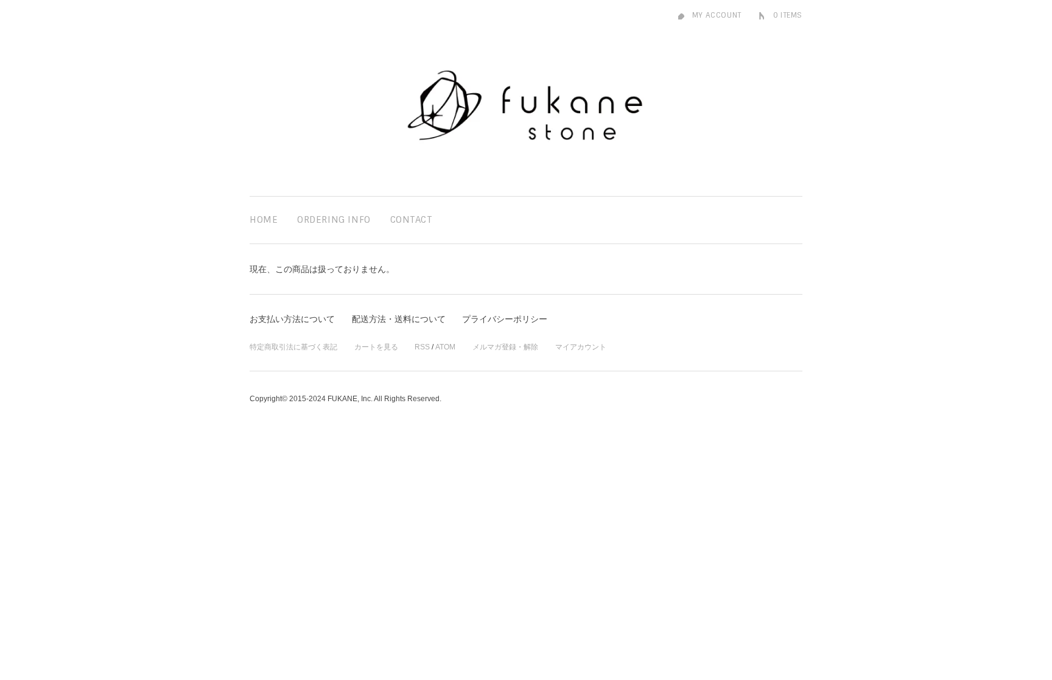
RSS (422, 347)
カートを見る (376, 347)
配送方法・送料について (399, 319)
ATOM (445, 347)
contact (411, 220)
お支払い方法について (292, 319)
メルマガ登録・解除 (505, 347)
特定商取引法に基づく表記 (293, 347)
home (264, 220)
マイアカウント (580, 347)
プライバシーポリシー (504, 319)
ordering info (334, 220)
